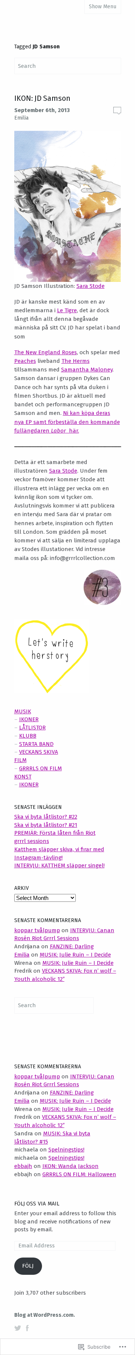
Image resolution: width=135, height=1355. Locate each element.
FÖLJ (28, 1265)
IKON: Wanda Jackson (70, 1166)
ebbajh (23, 1166)
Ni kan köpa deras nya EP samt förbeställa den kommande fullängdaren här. (67, 422)
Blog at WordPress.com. (44, 1315)
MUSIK (22, 711)
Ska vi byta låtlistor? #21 (45, 825)
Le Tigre (67, 310)
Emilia (21, 118)
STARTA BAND (36, 744)
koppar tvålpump (37, 930)
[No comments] (117, 110)
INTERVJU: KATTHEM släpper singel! (59, 865)
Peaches (25, 361)
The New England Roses (45, 352)
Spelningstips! (66, 1149)
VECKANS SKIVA (38, 752)
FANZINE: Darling (72, 946)
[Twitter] (17, 1328)
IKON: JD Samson (42, 98)
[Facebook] (27, 1328)
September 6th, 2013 (42, 110)
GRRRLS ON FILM (40, 768)
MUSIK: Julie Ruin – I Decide (75, 954)
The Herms (76, 361)
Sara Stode (90, 286)
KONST (23, 776)
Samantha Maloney (86, 369)
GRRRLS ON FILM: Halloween (79, 1174)
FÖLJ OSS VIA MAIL (37, 1204)
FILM (20, 760)
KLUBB (27, 735)
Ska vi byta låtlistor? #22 (45, 816)
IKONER (29, 719)
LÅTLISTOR (32, 727)
